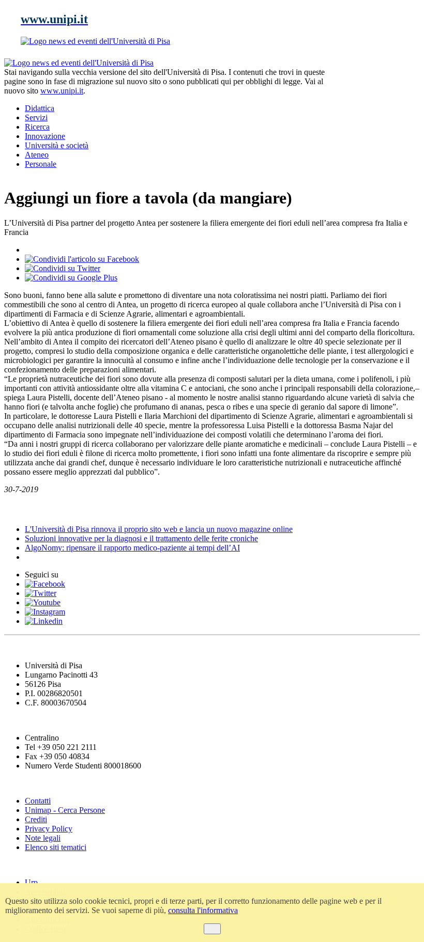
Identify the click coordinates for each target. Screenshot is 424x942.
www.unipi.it (61, 90)
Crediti (36, 819)
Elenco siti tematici (55, 847)
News (15, 509)
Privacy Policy (48, 828)
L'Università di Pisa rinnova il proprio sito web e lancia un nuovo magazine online (159, 529)
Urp (31, 882)
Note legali (42, 838)
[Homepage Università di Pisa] (373, 93)
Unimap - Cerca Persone (65, 810)
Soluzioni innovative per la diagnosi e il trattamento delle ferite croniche (141, 538)
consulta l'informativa (203, 910)
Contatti (38, 800)
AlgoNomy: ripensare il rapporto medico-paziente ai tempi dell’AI (132, 547)
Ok (212, 929)
